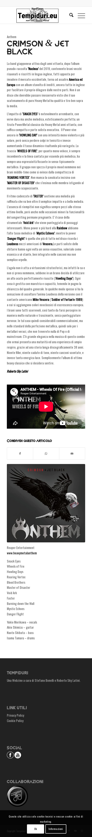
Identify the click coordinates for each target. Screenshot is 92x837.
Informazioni (56, 829)
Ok (35, 829)
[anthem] (46, 503)
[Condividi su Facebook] (20, 454)
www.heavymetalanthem (22, 553)
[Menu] (79, 15)
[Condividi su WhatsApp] (46, 454)
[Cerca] (69, 15)
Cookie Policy (15, 720)
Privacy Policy (15, 715)
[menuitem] (69, 15)
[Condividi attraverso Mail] (72, 454)
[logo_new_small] (38, 15)
